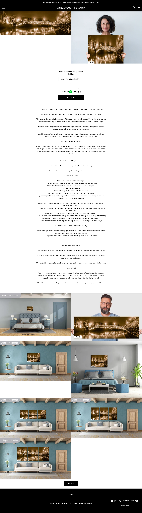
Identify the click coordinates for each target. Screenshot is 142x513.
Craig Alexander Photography (71, 8)
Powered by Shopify (85, 503)
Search (71, 494)
